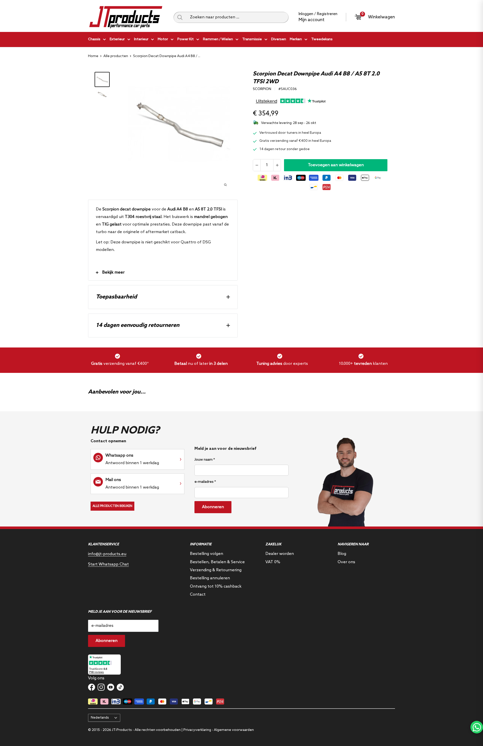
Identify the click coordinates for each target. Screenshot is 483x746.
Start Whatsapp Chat (108, 564)
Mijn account (312, 20)
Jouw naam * (204, 460)
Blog (342, 553)
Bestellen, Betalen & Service (217, 562)
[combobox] (237, 17)
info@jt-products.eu (107, 554)
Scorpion (262, 89)
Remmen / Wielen (218, 39)
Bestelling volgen (206, 553)
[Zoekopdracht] (180, 17)
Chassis (94, 39)
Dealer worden (279, 553)
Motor (163, 39)
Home (93, 56)
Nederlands (100, 718)
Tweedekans (322, 39)
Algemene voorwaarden (234, 730)
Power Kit (185, 39)
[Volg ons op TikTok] (120, 687)
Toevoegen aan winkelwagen (336, 165)
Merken (296, 39)
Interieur (141, 39)
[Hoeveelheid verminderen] (257, 165)
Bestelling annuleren (210, 578)
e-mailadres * (205, 482)
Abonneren (213, 507)
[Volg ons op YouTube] (110, 687)
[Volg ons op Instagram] (101, 687)
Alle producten (115, 56)
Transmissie (252, 39)
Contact (198, 594)
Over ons (346, 562)
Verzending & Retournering (216, 570)
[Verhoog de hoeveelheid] (277, 165)
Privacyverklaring (197, 730)
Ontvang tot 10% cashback (216, 586)
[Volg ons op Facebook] (91, 687)
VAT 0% (272, 562)
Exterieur (117, 39)
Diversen (278, 39)
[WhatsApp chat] (476, 727)
